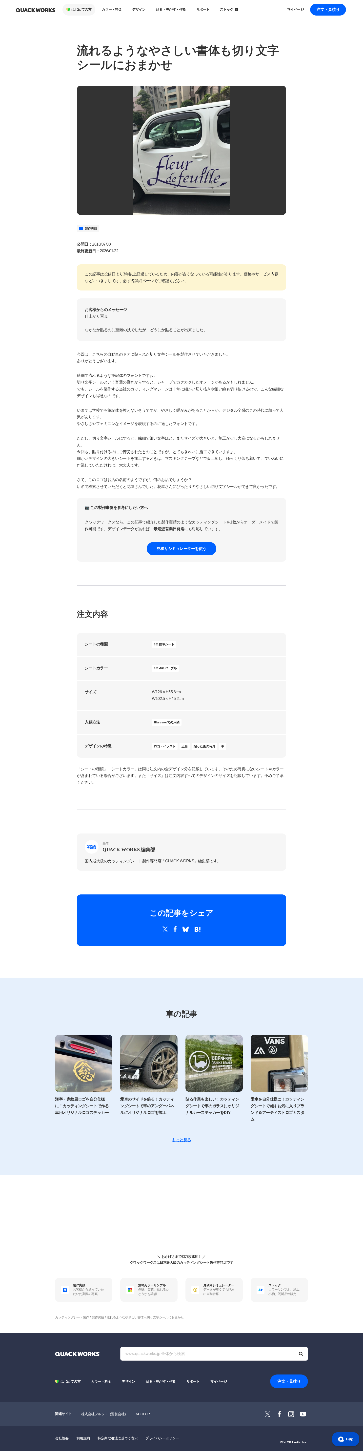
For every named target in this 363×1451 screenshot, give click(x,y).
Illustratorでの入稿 (167, 722)
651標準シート (164, 644)
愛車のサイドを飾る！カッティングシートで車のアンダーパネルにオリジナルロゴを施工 (147, 1106)
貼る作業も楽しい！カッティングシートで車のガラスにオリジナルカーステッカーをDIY (212, 1106)
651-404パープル (165, 668)
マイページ (295, 9)
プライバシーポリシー (162, 1438)
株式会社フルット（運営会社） (104, 1414)
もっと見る (181, 1140)
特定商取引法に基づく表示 (118, 1438)
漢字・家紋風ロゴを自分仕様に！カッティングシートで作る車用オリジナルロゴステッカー (82, 1106)
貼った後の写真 (204, 746)
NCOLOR (143, 1414)
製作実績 (91, 228)
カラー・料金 (112, 9)
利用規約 (83, 1438)
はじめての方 (81, 9)
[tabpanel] (181, 150)
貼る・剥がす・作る (171, 9)
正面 (185, 746)
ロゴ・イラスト (165, 746)
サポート (203, 9)
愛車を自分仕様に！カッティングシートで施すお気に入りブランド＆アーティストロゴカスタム (277, 1109)
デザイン (138, 9)
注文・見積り (328, 9)
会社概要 (61, 1438)
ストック (226, 9)
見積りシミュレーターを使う (181, 548)
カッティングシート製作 (72, 1317)
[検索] (301, 1354)
